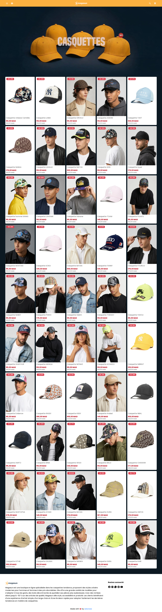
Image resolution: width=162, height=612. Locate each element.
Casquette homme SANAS (17, 216)
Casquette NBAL (135, 413)
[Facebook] (109, 586)
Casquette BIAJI (104, 462)
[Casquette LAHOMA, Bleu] (50, 195)
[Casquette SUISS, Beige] (111, 490)
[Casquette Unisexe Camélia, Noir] (20, 96)
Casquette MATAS (75, 167)
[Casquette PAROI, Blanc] (50, 293)
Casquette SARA (104, 561)
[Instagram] (112, 586)
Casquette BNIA (43, 462)
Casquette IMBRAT (136, 364)
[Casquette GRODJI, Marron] (81, 96)
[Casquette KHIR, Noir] (142, 540)
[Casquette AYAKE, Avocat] (50, 490)
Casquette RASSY (43, 413)
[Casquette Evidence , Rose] (20, 392)
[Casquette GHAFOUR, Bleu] (20, 342)
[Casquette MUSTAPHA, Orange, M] (20, 490)
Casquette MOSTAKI (14, 265)
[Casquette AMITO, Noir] (20, 441)
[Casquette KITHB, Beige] (20, 540)
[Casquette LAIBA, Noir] (50, 96)
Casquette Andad (105, 413)
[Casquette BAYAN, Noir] (81, 490)
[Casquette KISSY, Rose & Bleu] (81, 392)
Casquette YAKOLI (135, 315)
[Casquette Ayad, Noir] (142, 145)
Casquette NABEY (13, 315)
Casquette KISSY (74, 413)
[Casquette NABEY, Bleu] (20, 293)
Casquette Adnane (75, 216)
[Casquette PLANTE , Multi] (142, 195)
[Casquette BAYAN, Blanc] (81, 244)
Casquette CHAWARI (137, 462)
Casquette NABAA (13, 167)
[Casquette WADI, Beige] (81, 441)
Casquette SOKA (43, 265)
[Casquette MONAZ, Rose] (81, 342)
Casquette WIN (103, 167)
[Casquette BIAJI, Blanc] (111, 441)
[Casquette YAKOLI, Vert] (142, 293)
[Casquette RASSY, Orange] (50, 392)
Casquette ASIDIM (105, 118)
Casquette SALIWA (44, 561)
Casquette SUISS (104, 512)
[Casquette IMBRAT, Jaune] (142, 342)
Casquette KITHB (13, 561)
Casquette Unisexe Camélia (18, 118)
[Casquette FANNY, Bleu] (111, 244)
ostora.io (88, 609)
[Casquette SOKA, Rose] (50, 244)
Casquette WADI (74, 462)
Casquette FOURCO (136, 265)
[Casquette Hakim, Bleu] (81, 293)
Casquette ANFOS (135, 512)
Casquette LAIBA (43, 118)
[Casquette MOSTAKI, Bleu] (20, 244)
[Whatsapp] (115, 586)
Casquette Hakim (74, 315)
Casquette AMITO (13, 462)
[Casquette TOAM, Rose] (111, 195)
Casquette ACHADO (106, 364)
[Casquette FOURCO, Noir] (142, 244)
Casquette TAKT (135, 118)
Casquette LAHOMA (44, 216)
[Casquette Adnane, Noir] (81, 195)
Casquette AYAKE (43, 512)
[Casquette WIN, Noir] (111, 145)
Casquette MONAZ (75, 364)
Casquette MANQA (44, 364)
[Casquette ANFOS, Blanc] (142, 490)
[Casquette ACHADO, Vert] (111, 342)
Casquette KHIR (134, 561)
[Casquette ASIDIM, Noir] (111, 96)
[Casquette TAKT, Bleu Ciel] (142, 96)
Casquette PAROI (43, 315)
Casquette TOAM (104, 216)
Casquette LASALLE (44, 167)
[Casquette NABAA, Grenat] (20, 145)
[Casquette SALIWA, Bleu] (50, 540)
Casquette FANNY (105, 265)
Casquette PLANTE (136, 216)
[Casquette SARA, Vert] (111, 540)
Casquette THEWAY (105, 315)
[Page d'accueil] (81, 3)
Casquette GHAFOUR (15, 364)
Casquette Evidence (14, 413)
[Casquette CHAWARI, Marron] (142, 441)
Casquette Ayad (135, 167)
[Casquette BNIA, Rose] (50, 441)
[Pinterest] (118, 586)
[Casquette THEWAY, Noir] (111, 293)
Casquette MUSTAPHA (15, 512)
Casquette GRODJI (75, 118)
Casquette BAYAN (74, 265)
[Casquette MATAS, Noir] (81, 145)
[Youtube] (121, 586)
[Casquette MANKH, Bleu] (81, 540)
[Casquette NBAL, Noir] (142, 392)
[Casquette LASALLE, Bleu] (50, 145)
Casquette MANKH (75, 561)
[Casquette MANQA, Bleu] (50, 342)
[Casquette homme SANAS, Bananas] (20, 195)
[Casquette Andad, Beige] (111, 392)
